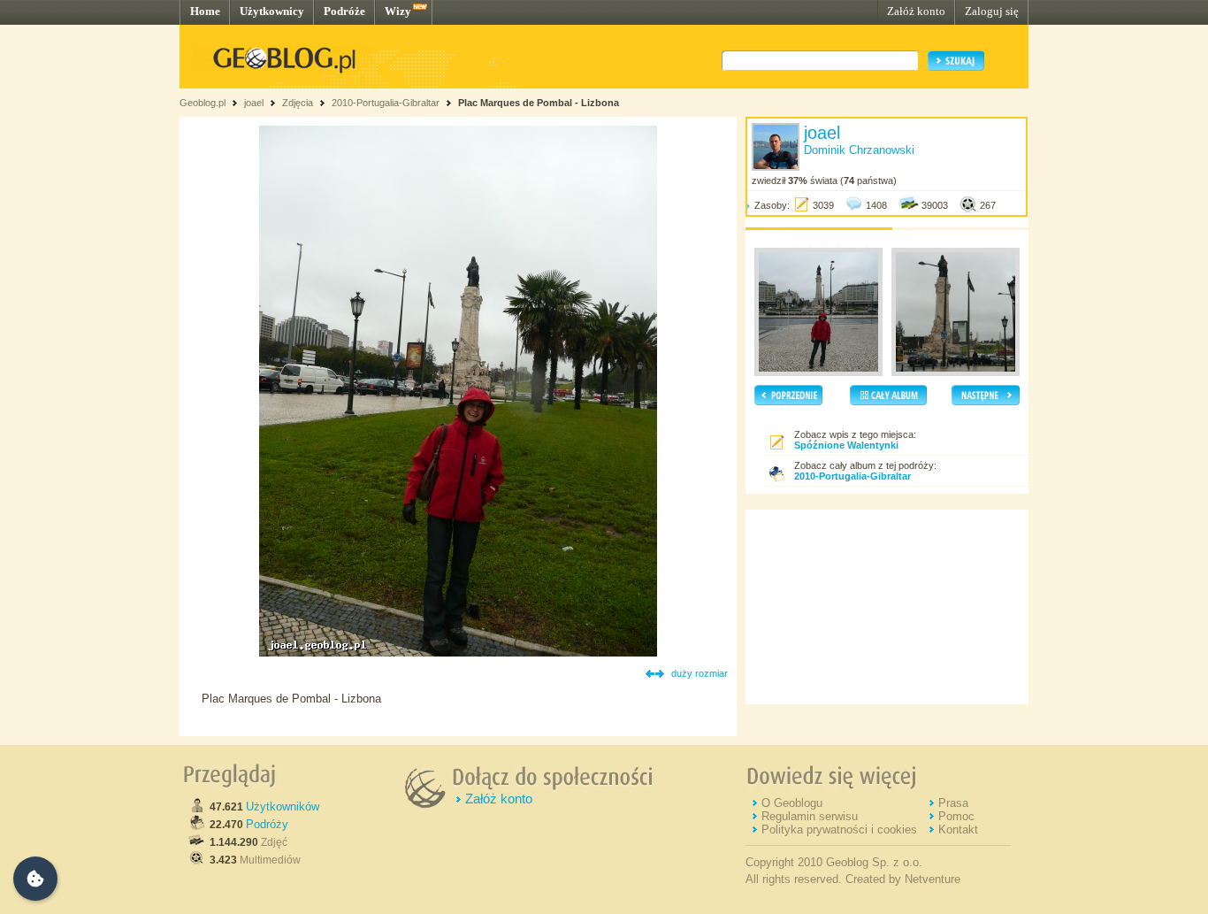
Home (205, 11)
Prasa (953, 803)
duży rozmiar (699, 673)
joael (254, 102)
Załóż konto (916, 11)
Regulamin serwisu (809, 816)
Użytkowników (282, 806)
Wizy (398, 11)
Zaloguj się (992, 11)
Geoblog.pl (203, 102)
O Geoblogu (791, 803)
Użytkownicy (272, 11)
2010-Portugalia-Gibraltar (386, 102)
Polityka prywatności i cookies (839, 829)
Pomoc (956, 816)
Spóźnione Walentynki (846, 445)
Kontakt (958, 829)
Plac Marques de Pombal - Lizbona (538, 102)
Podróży (267, 824)
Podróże (344, 11)
